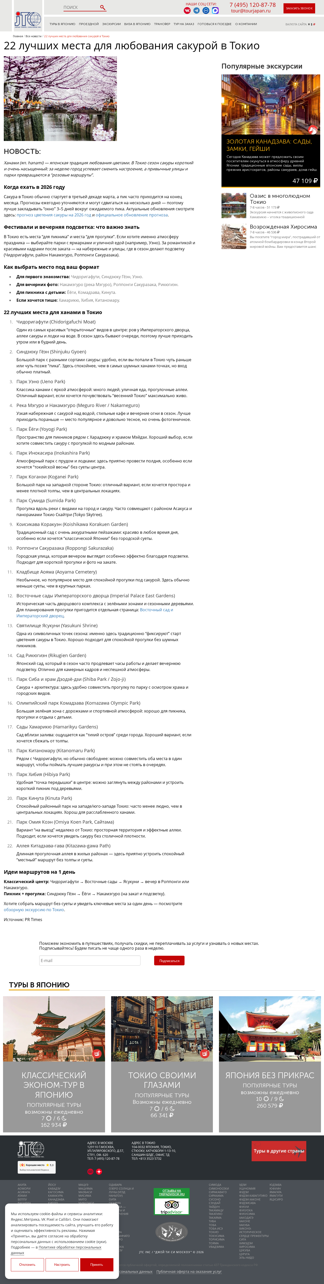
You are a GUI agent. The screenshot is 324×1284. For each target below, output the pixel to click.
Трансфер (162, 24)
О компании (246, 24)
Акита (22, 1185)
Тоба (212, 1225)
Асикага (24, 1192)
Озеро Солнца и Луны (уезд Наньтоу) (121, 1192)
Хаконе (244, 1221)
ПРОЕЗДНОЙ (89, 24)
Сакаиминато (119, 1236)
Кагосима (56, 1192)
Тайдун (214, 1207)
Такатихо (215, 1214)
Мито (82, 1199)
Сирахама (216, 1195)
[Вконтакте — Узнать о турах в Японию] (187, 10)
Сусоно (215, 1199)
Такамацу (216, 1210)
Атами (22, 1195)
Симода (215, 1185)
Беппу (22, 1199)
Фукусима (247, 1214)
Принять (96, 1265)
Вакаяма (24, 1203)
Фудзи (244, 1192)
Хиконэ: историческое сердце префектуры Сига (254, 1234)
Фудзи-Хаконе (249, 1199)
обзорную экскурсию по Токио (34, 909)
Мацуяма (85, 1188)
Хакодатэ (246, 1217)
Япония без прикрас (270, 1075)
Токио (214, 1232)
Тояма (214, 1243)
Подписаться (169, 961)
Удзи (242, 1185)
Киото (53, 1203)
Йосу (52, 1185)
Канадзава (56, 1199)
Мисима (84, 1195)
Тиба (212, 1221)
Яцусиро (276, 1199)
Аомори (24, 1188)
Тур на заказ (184, 24)
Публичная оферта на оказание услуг (189, 1272)
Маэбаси (85, 1192)
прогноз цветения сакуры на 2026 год (54, 215)
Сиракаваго (218, 1192)
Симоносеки (219, 1188)
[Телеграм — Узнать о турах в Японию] (196, 10)
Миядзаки (86, 1203)
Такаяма (215, 1217)
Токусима (216, 1236)
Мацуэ (83, 1185)
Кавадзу (54, 1188)
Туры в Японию (62, 24)
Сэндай (214, 1203)
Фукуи (244, 1207)
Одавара (115, 1185)
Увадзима (216, 1247)
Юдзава (275, 1185)
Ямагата (275, 1192)
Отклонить (27, 1265)
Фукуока (246, 1210)
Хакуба (244, 1225)
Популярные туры (54, 1105)
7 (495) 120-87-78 (253, 4)
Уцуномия (247, 1188)
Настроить (62, 1265)
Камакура (55, 1195)
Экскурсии (111, 24)
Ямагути (276, 1195)
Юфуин (275, 1188)
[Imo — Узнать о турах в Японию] (205, 10)
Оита (112, 1199)
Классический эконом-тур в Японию (54, 1085)
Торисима (217, 1239)
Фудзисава (247, 1203)
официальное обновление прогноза (132, 215)
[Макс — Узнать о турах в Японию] (215, 10)
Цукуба (244, 1250)
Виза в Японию (137, 24)
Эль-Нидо (246, 1257)
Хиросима (247, 1247)
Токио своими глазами (162, 1080)
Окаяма (115, 1203)
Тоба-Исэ (216, 1228)
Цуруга (244, 1254)
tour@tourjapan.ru (251, 11)
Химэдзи (246, 1243)
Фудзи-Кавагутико (253, 1195)
